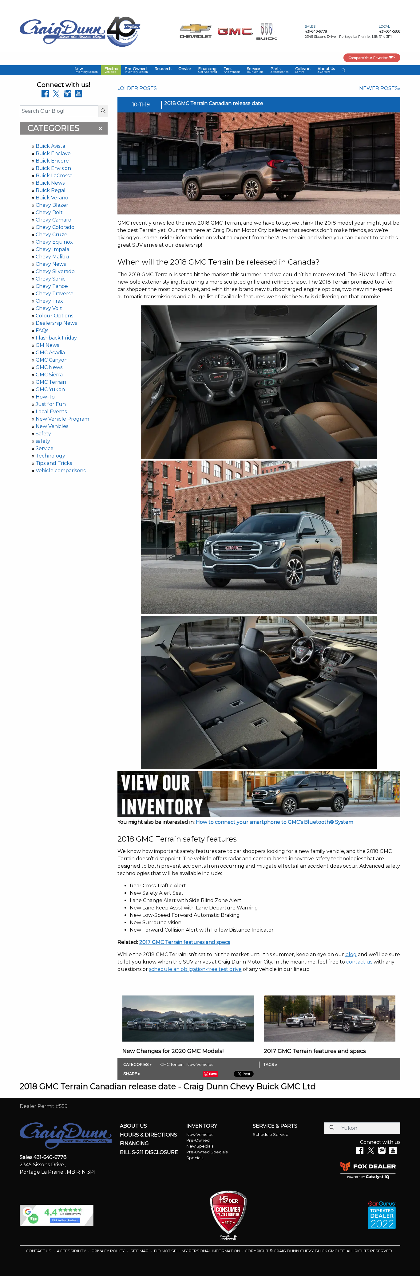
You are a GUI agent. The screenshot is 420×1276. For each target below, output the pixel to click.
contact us (359, 962)
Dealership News (56, 323)
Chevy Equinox (54, 242)
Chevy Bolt (49, 212)
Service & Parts (275, 1126)
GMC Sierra (49, 375)
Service (44, 448)
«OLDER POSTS (137, 88)
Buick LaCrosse (54, 176)
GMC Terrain (51, 382)
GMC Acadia (50, 352)
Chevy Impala (52, 249)
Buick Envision (53, 168)
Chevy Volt (49, 308)
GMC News (49, 367)
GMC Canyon (52, 360)
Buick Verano (52, 198)
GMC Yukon (50, 389)
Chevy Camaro (53, 220)
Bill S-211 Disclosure (149, 1152)
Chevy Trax (49, 301)
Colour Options (54, 316)
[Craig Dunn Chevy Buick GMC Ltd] (62, 31)
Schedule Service (270, 1134)
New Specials (199, 1146)
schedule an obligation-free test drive (195, 969)
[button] (86, 70)
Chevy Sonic (50, 279)
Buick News (50, 183)
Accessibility (72, 1251)
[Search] (103, 111)
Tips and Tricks (54, 463)
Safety (43, 434)
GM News (47, 345)
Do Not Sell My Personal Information (197, 1251)
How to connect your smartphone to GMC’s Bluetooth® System (274, 822)
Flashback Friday (56, 338)
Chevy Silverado (55, 271)
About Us (133, 1126)
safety (43, 441)
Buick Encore (52, 161)
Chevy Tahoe (52, 286)
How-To (45, 397)
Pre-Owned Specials (207, 1152)
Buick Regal (50, 190)
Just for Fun (51, 404)
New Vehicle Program (62, 419)
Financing (134, 1143)
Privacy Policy (109, 1251)
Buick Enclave (53, 153)
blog (351, 954)
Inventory (201, 1126)
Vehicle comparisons (60, 470)
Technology (50, 456)
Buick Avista (50, 146)
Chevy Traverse (54, 293)
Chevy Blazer (52, 205)
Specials (194, 1158)
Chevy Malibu (52, 257)
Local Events (51, 411)
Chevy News (51, 264)
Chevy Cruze (51, 235)
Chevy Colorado (55, 227)
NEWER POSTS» (379, 88)
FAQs (42, 330)
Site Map (139, 1251)
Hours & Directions (148, 1135)
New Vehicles (52, 426)
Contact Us (39, 1251)
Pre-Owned (198, 1140)
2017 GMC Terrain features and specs (184, 942)
